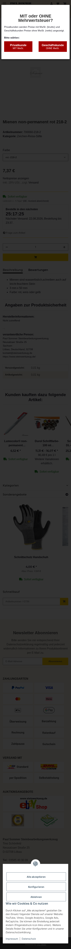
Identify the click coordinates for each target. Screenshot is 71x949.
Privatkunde (18, 47)
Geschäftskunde (53, 47)
